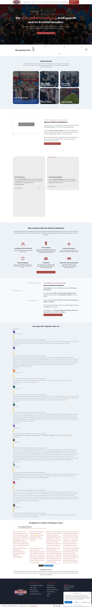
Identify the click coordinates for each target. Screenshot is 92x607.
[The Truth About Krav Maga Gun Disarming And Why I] (38, 539)
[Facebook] (54, 606)
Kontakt (49, 594)
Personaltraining (55, 2)
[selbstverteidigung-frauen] (69, 79)
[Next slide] (86, 49)
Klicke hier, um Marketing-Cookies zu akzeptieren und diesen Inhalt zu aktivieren (26, 124)
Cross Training (33, 587)
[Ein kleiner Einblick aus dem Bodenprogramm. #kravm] (21, 556)
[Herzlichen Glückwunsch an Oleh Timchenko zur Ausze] (38, 556)
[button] (89, 593)
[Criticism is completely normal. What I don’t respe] (54, 539)
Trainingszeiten (27, 2)
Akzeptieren (68, 602)
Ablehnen (76, 602)
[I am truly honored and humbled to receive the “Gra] (71, 556)
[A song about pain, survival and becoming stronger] (71, 539)
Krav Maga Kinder (45, 2)
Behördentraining (64, 2)
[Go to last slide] (33, 49)
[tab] (58, 53)
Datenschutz (76, 604)
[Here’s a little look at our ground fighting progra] (21, 539)
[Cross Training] (69, 96)
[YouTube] (59, 606)
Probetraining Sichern (73, 2)
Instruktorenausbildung (52, 589)
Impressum (79, 604)
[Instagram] (57, 606)
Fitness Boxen (33, 589)
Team (38, 2)
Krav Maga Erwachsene (35, 594)
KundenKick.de (33, 606)
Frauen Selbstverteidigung (36, 585)
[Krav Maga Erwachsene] (49, 79)
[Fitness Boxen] (49, 96)
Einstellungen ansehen (86, 602)
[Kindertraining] (26, 87)
